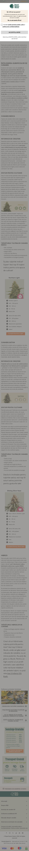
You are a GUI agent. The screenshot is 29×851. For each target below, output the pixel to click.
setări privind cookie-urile (16, 24)
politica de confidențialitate (11, 26)
